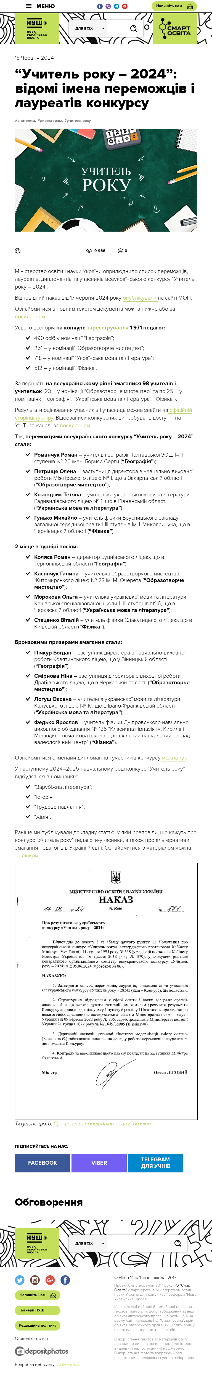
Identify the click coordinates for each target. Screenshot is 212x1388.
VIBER (99, 1163)
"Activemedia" (69, 1364)
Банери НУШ (32, 1310)
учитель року (79, 121)
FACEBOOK (42, 1163)
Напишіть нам (169, 6)
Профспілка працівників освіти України (102, 1123)
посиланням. (30, 316)
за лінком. (27, 855)
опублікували (140, 298)
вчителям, (26, 121)
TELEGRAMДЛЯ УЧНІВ (156, 1163)
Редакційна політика (38, 1325)
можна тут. (174, 758)
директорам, (51, 121)
